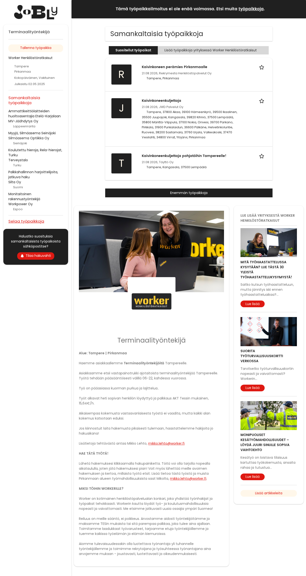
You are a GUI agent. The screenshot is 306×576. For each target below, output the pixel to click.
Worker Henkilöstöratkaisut (30, 57)
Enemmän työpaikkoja (189, 192)
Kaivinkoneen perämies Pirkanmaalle (174, 67)
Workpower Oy (20, 204)
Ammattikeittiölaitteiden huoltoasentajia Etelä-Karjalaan (34, 113)
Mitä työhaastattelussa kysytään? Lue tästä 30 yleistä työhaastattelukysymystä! (266, 269)
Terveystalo (18, 160)
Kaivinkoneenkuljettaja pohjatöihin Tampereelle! (184, 156)
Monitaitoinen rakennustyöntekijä (24, 196)
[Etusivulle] (35, 12)
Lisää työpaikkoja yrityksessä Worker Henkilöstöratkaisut (211, 50)
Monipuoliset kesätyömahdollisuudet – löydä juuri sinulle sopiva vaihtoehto (265, 442)
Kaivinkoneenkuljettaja (161, 100)
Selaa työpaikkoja (26, 221)
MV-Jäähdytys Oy (23, 121)
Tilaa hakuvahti (38, 255)
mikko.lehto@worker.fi (166, 443)
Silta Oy (14, 182)
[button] (299, 9)
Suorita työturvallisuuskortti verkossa (261, 356)
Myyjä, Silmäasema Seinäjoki (32, 133)
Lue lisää (253, 303)
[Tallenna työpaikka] (262, 67)
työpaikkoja (251, 9)
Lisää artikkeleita (268, 493)
